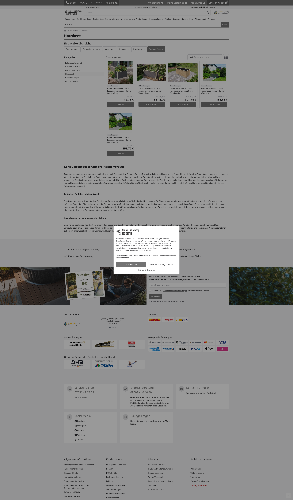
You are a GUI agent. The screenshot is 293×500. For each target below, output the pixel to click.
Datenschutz (142, 270)
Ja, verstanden (131, 264)
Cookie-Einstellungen (160, 255)
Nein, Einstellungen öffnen (161, 264)
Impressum (151, 270)
